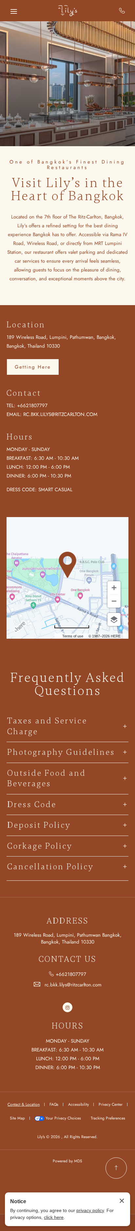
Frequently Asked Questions (67, 684)
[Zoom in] (114, 587)
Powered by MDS (67, 1161)
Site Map (17, 1118)
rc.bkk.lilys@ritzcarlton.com (60, 414)
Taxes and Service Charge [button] (47, 726)
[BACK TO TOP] (116, 1168)
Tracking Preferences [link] (108, 1118)
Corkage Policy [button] (39, 846)
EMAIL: (14, 414)
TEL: (11, 405)
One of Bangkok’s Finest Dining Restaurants (67, 164)
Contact (24, 393)
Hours (20, 437)
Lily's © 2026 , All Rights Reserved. (67, 1137)
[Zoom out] (114, 601)
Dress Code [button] (31, 804)
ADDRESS (67, 921)
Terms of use (72, 636)
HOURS (68, 1026)
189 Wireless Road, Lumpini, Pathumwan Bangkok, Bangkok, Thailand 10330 (68, 938)
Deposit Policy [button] (39, 825)
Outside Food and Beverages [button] (46, 778)
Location (26, 325)
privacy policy (90, 1210)
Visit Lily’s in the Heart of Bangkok (68, 190)
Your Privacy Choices (62, 1118)
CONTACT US (67, 959)
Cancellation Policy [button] (50, 867)
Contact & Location (24, 1104)
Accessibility (78, 1104)
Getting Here (33, 367)
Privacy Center (111, 1104)
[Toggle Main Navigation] (14, 11)
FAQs (53, 1104)
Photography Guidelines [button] (61, 752)
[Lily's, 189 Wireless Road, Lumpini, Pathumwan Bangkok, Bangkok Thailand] (67, 11)
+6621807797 (122, 10)
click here (54, 1217)
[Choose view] (114, 619)
